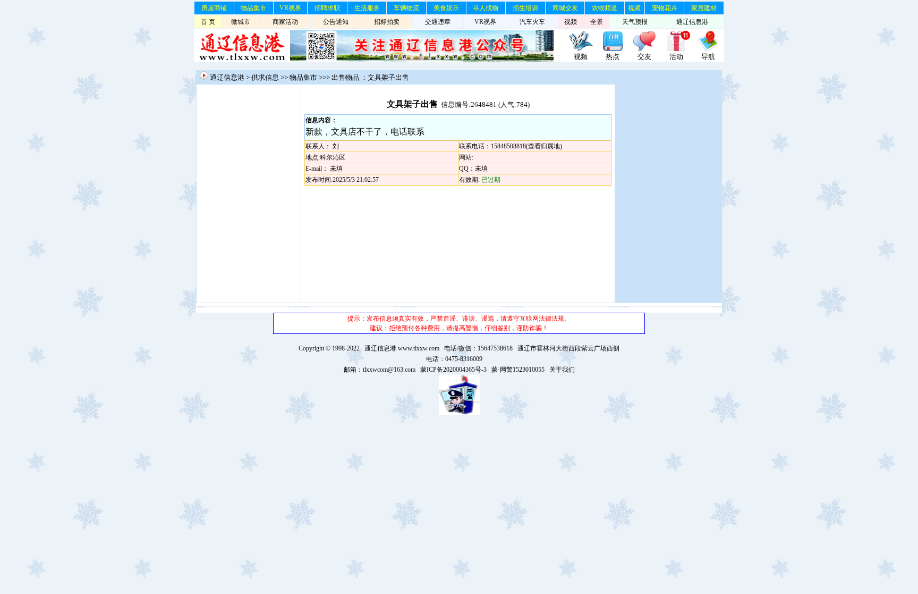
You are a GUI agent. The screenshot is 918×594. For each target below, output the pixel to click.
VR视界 (290, 8)
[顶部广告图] (581, 49)
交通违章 (437, 22)
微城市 (240, 22)
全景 (596, 22)
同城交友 (565, 8)
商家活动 (285, 22)
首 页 (208, 22)
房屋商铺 (214, 8)
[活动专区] (676, 49)
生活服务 (367, 8)
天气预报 (635, 22)
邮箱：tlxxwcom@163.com (379, 369)
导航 (708, 57)
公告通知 (335, 22)
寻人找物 (485, 8)
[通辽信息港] (242, 60)
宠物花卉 (664, 8)
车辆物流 (406, 8)
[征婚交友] (644, 49)
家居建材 (704, 8)
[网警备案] (459, 412)
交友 (644, 57)
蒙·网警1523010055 (518, 369)
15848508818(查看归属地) (526, 146)
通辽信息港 (692, 22)
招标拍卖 (387, 22)
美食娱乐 (446, 8)
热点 (612, 57)
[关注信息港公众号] (422, 60)
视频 (634, 8)
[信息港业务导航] (708, 49)
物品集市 (253, 8)
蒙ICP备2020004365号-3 (453, 369)
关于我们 (562, 369)
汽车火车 (532, 22)
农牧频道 (604, 8)
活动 (676, 57)
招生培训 (525, 8)
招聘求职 (327, 8)
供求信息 (265, 77)
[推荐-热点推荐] (612, 49)
